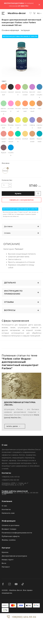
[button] (3, 13)
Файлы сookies (9, 540)
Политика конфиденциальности (17, 533)
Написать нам (8, 513)
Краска (5, 552)
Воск (4, 563)
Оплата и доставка (10, 525)
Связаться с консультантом (21, 200)
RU (38, 13)
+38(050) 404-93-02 (24, 617)
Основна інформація (10, 30)
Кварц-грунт (7, 560)
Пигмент (6, 567)
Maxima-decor (17, 13)
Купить (18, 193)
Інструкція (25, 30)
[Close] (39, 4)
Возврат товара (9, 529)
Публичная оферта (10, 536)
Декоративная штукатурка (14, 556)
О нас (4, 506)
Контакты (6, 509)
